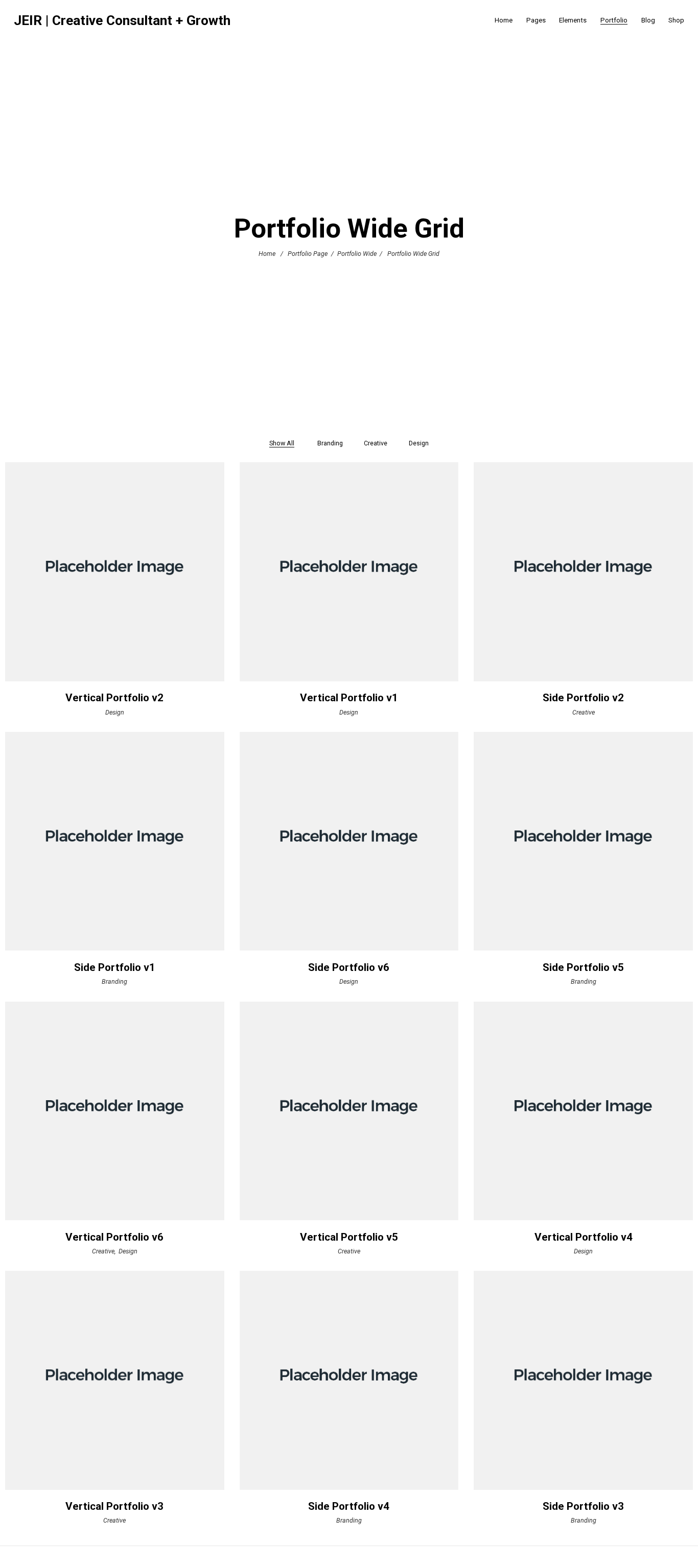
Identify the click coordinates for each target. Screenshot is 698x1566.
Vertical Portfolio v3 (114, 1506)
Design (114, 712)
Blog (648, 20)
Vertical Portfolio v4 (583, 1237)
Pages (536, 20)
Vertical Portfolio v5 (349, 1237)
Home (504, 20)
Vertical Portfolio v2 (114, 698)
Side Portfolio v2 (583, 698)
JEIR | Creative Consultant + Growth (122, 21)
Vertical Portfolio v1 (349, 698)
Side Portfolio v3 (583, 1506)
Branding (114, 981)
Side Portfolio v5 (583, 967)
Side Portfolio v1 (114, 967)
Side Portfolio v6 (348, 967)
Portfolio (613, 20)
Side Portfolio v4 (348, 1506)
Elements (573, 20)
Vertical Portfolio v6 (114, 1237)
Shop (676, 20)
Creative (583, 712)
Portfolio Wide (357, 253)
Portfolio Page (308, 253)
